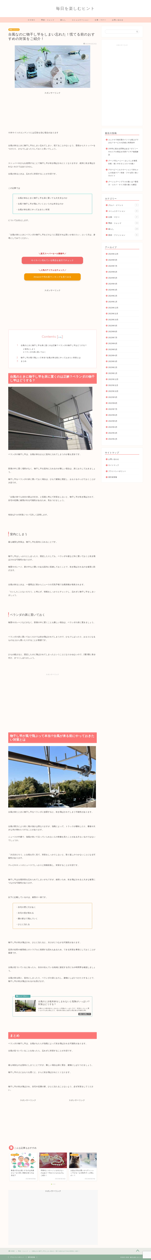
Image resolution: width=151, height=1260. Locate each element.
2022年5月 (112, 421)
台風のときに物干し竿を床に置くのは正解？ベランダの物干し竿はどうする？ (54, 345)
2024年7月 (112, 266)
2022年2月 (112, 439)
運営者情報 (112, 477)
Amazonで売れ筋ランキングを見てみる (52, 277)
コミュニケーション (80, 20)
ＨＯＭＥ (31, 20)
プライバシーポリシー (117, 471)
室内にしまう (30, 349)
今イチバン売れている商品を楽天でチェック (52, 260)
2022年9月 (112, 397)
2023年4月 (112, 355)
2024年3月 (112, 290)
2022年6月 (112, 415)
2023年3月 (112, 361)
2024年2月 (112, 296)
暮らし (63, 20)
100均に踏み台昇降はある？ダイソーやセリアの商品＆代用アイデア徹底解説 (123, 152)
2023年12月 (113, 308)
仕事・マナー (100, 20)
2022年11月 (113, 385)
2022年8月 (112, 403)
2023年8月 (112, 332)
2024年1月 (112, 302)
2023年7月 (112, 338)
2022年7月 (112, 409)
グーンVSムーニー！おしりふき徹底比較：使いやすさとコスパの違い (122, 162)
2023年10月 (113, 320)
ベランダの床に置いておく (35, 352)
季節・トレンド (47, 20)
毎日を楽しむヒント (75, 8)
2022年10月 (113, 391)
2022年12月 (113, 379)
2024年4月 (112, 284)
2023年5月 (112, 349)
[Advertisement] (52, 110)
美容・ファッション (122, 235)
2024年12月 (113, 254)
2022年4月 (112, 427)
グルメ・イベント (122, 205)
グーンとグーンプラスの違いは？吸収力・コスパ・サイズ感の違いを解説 (123, 183)
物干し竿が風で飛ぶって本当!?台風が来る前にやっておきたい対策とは (51, 357)
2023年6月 (112, 343)
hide (60, 337)
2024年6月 (112, 272)
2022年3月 (112, 433)
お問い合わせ (117, 20)
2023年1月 (112, 373)
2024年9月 (112, 260)
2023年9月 (112, 326)
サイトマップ (113, 465)
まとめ (23, 361)
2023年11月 (113, 314)
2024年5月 (112, 278)
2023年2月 (112, 367)
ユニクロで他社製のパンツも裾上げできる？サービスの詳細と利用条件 (123, 141)
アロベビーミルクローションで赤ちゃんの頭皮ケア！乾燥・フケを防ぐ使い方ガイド (123, 173)
